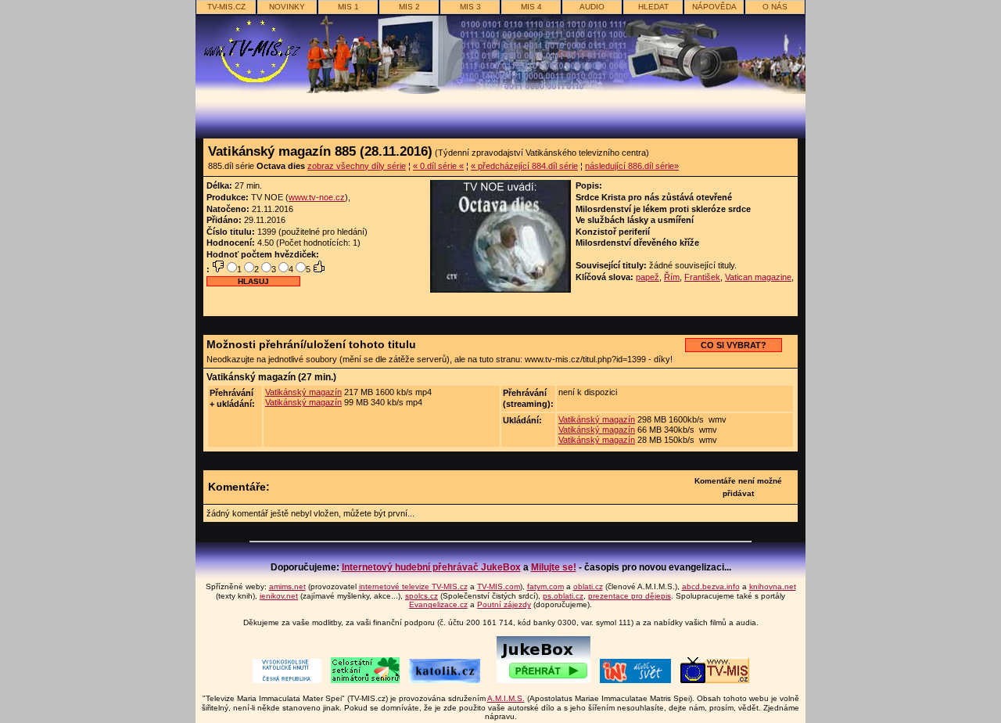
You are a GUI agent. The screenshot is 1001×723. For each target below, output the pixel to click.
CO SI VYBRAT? (733, 345)
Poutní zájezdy (504, 604)
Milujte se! (553, 567)
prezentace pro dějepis (629, 596)
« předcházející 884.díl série (524, 166)
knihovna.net (772, 586)
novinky (287, 6)
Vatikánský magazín (303, 392)
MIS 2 (409, 6)
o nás (775, 6)
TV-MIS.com (498, 586)
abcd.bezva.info (711, 586)
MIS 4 (531, 6)
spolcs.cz (421, 596)
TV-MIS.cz (226, 6)
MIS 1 (348, 6)
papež (647, 277)
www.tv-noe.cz (317, 197)
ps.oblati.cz (563, 596)
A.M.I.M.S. (506, 698)
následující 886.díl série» (632, 166)
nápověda (714, 6)
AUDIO (592, 6)
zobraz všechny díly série (356, 166)
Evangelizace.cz (438, 604)
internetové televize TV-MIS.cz (413, 586)
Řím (672, 277)
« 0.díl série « (438, 166)
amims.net (287, 586)
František (702, 277)
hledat (653, 6)
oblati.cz (588, 586)
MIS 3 (470, 6)
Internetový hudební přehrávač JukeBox (431, 567)
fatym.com (545, 586)
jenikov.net (279, 596)
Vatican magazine (758, 277)
